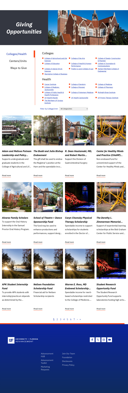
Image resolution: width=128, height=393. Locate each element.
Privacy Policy (68, 365)
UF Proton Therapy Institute (108, 98)
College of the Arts (78, 58)
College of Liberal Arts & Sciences (53, 70)
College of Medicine (105, 84)
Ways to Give (18, 68)
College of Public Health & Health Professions (54, 93)
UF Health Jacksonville (79, 98)
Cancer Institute (50, 84)
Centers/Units (18, 61)
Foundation (67, 357)
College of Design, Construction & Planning (109, 59)
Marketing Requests (45, 368)
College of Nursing (78, 87)
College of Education (52, 64)
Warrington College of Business (55, 74)
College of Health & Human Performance (81, 65)
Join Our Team (68, 353)
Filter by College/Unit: (49, 109)
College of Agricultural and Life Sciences (55, 59)
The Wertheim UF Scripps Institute (53, 102)
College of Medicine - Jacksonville (52, 88)
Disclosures (67, 361)
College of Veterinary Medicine (82, 92)
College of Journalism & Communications (106, 65)
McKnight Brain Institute (106, 92)
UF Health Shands (51, 98)
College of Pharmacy (105, 87)
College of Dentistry (78, 84)
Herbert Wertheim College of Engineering (108, 70)
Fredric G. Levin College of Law (82, 69)
